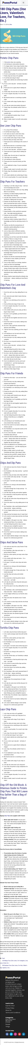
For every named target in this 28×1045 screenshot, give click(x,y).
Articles (7, 1022)
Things (7, 1026)
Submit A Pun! (10, 1006)
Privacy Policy (10, 1008)
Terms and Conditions (13, 1013)
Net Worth (8, 1021)
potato (8, 62)
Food (3, 958)
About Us (8, 1010)
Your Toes (7, 815)
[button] (1, 86)
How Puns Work (10, 1019)
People (7, 1024)
